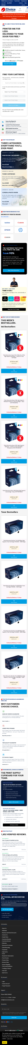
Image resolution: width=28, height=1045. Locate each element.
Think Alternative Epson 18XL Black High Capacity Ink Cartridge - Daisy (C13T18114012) (14, 491)
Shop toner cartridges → (8, 185)
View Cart (4, 970)
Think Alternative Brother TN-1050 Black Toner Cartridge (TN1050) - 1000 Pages (14, 586)
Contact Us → (5, 764)
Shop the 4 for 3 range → (14, 309)
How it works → (6, 721)
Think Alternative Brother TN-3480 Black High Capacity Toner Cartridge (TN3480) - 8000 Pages (14, 631)
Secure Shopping (6, 964)
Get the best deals (7, 909)
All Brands (4, 930)
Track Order (17, 1)
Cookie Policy (5, 937)
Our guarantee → (6, 750)
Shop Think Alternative (13, 270)
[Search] (24, 83)
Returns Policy (5, 962)
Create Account (6, 983)
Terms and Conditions (7, 966)
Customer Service (6, 941)
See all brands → (5, 216)
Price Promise (5, 958)
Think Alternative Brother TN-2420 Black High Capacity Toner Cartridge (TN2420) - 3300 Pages (14, 541)
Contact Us (5, 935)
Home (3, 953)
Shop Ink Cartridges (9, 63)
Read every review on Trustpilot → (10, 889)
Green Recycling (6, 947)
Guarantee (4, 949)
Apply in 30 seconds (13, 802)
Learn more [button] (10, 1038)
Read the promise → (7, 735)
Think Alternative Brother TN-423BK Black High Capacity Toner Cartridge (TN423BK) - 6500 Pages (14, 677)
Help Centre (5, 952)
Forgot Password (6, 986)
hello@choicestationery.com (7, 1000)
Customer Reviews (6, 939)
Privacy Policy (5, 960)
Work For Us (5, 972)
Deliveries (4, 943)
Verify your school (14, 825)
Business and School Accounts (9, 932)
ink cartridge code (16, 109)
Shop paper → (6, 204)
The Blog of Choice (6, 968)
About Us (4, 928)
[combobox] (14, 83)
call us (12, 111)
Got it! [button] (4, 1042)
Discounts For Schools (7, 945)
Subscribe (14, 1017)
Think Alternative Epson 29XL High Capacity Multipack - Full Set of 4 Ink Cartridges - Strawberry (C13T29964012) (14, 447)
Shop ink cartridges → (8, 167)
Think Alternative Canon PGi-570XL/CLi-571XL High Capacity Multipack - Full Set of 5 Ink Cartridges (14, 356)
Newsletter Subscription (8, 956)
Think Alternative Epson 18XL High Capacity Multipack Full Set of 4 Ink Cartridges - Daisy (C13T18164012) (14, 401)
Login (3, 981)
